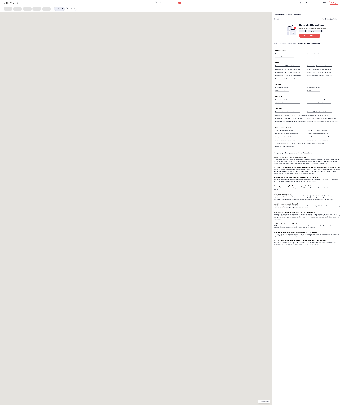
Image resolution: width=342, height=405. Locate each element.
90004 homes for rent (313, 87)
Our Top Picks (332, 19)
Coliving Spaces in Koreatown (315, 143)
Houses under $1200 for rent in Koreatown (319, 69)
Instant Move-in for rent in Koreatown (286, 133)
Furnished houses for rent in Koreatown (318, 115)
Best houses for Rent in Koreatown (317, 140)
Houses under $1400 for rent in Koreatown (287, 72)
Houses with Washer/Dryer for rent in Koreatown (321, 118)
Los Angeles (282, 43)
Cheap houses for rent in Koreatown (286, 137)
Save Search (71, 9)
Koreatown (291, 43)
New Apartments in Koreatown (284, 146)
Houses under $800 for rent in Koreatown (287, 66)
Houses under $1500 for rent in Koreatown (319, 72)
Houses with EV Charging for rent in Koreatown (289, 118)
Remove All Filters (309, 36)
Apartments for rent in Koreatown (317, 54)
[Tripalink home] (11, 3)
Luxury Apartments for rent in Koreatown (319, 137)
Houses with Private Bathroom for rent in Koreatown (291, 115)
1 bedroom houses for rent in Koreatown (319, 100)
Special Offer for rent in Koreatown (317, 133)
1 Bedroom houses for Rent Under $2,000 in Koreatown (291, 143)
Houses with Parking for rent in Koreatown (319, 112)
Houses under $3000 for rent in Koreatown (288, 79)
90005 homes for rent (282, 91)
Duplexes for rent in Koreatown (284, 57)
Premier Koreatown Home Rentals (285, 140)
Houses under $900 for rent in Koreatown (319, 66)
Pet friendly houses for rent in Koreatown (287, 112)
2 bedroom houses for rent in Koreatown (287, 103)
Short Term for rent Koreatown (284, 130)
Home (275, 43)
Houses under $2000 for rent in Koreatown (288, 75)
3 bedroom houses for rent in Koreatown (319, 103)
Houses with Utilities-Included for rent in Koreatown (290, 121)
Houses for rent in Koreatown (284, 54)
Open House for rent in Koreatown (317, 130)
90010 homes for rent (281, 87)
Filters (60, 9)
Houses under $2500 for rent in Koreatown (319, 75)
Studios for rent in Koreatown (284, 100)
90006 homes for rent (313, 91)
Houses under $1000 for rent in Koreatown (287, 69)
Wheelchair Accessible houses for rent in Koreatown (322, 121)
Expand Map (265, 401)
